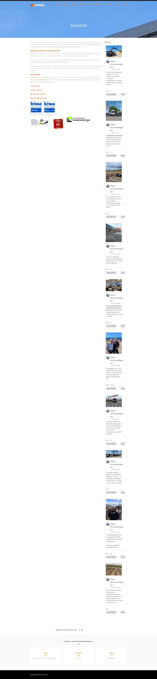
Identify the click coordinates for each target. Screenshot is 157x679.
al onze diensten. (41, 79)
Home (58, 4)
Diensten (73, 4)
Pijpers (65, 4)
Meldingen (83, 4)
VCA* (55, 44)
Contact (125, 4)
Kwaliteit (108, 4)
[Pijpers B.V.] (37, 9)
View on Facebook (111, 94)
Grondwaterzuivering (96, 4)
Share (123, 94)
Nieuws (117, 4)
